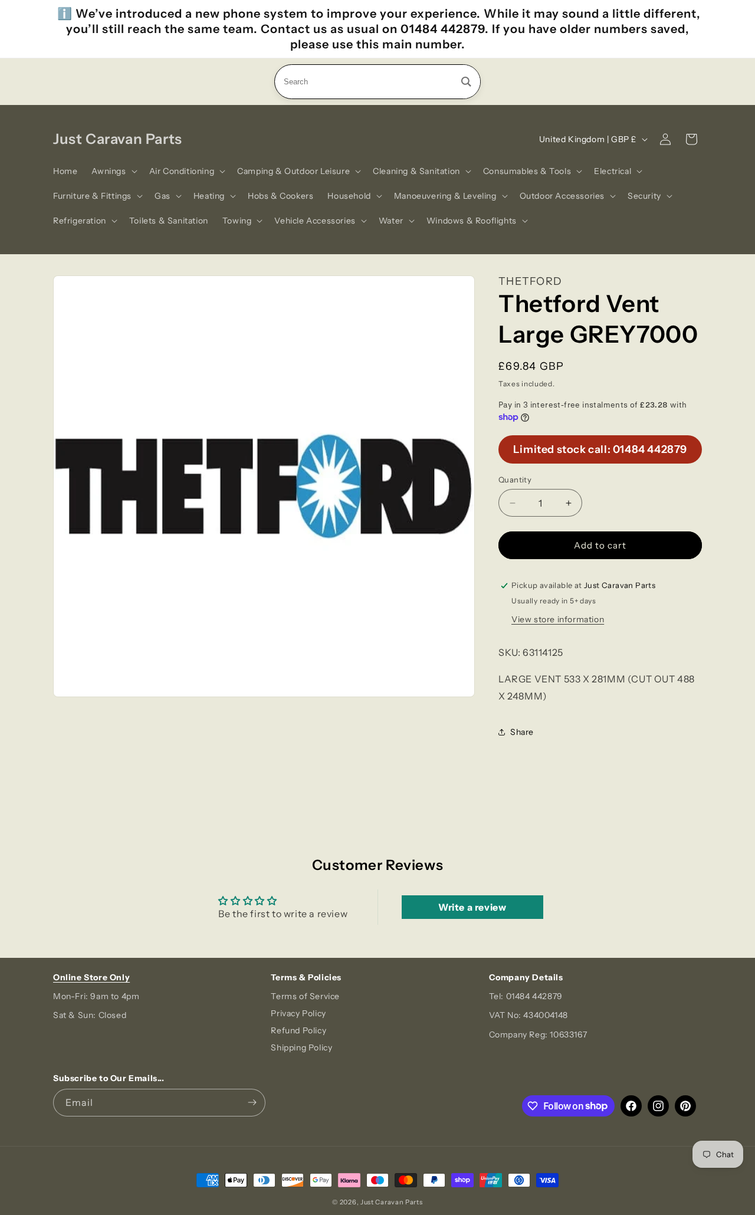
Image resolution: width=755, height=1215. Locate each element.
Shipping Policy (301, 1047)
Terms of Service (305, 996)
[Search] (466, 81)
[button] (113, 171)
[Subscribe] (252, 1103)
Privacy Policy (298, 1013)
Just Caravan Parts (391, 1202)
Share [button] (522, 732)
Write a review (472, 907)
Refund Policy (298, 1030)
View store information (557, 619)
